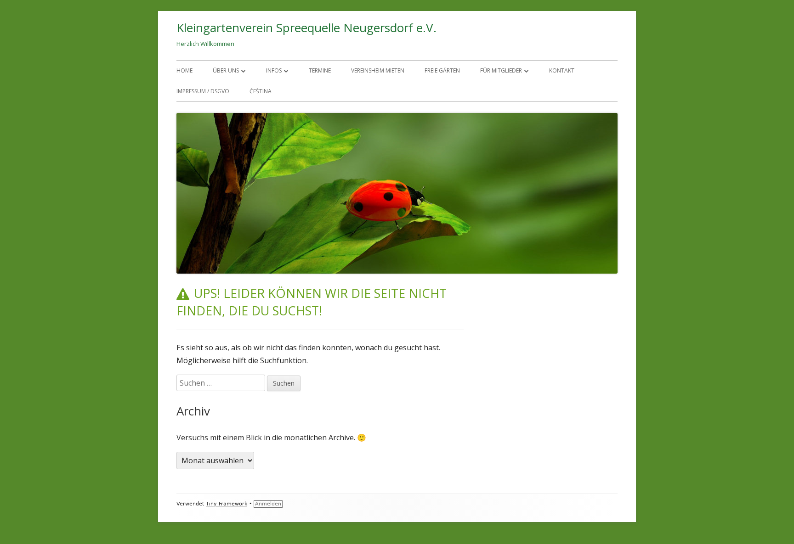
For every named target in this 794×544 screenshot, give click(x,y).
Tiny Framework (226, 504)
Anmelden (268, 504)
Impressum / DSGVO (202, 91)
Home (184, 70)
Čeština (261, 91)
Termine (320, 70)
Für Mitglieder (501, 70)
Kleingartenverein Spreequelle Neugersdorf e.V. (306, 27)
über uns (226, 70)
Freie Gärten (442, 70)
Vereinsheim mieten (377, 70)
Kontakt (561, 70)
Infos (274, 70)
